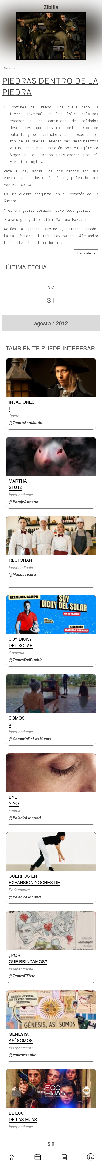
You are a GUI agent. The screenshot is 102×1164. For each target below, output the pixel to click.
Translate (85, 253)
